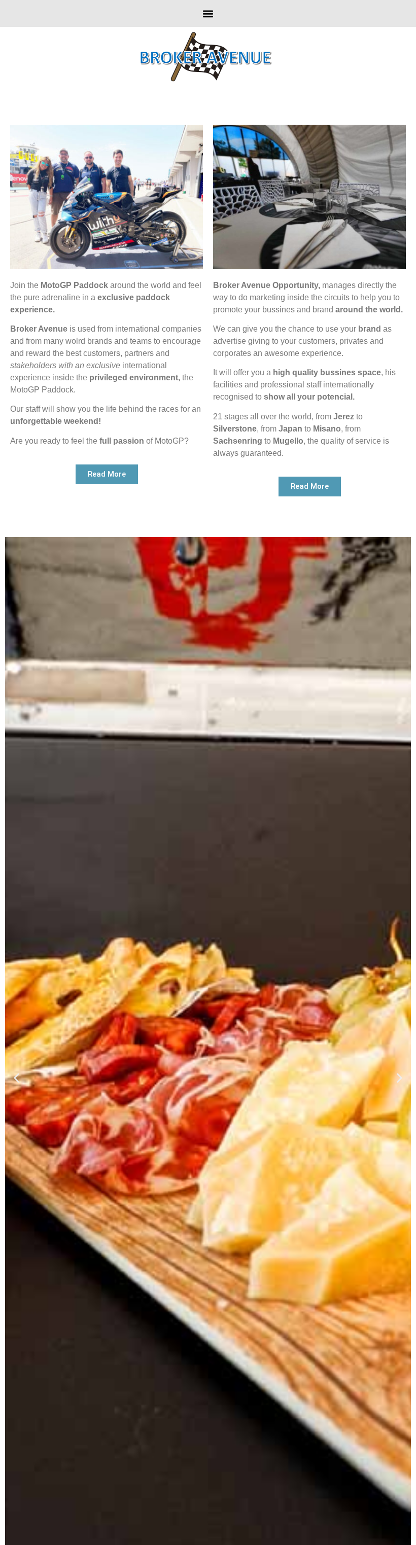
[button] (208, 13)
